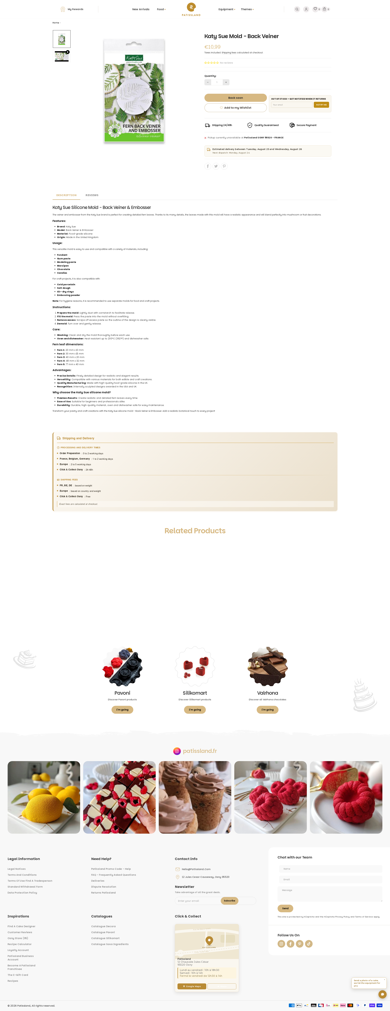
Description (66, 195)
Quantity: (210, 76)
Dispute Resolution (103, 886)
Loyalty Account (18, 950)
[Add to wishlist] (58, 544)
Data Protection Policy (22, 892)
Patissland (23, 1005)
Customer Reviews (20, 932)
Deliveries (98, 881)
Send (285, 908)
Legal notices (17, 869)
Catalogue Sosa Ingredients (110, 944)
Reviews (92, 195)
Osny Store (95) (18, 938)
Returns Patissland (103, 892)
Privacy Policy (342, 916)
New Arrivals (140, 9)
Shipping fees (229, 52)
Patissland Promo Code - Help (111, 869)
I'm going (122, 709)
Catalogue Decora (103, 926)
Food (160, 9)
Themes (246, 9)
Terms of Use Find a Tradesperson (30, 881)
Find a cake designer (21, 926)
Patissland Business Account (21, 957)
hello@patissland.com (196, 869)
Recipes (13, 981)
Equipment (226, 9)
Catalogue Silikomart (105, 938)
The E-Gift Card (18, 975)
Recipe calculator (20, 944)
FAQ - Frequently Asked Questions (113, 875)
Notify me (321, 105)
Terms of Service (364, 916)
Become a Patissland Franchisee (21, 967)
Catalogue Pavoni (103, 932)
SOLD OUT (88, 628)
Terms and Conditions (22, 875)
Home (56, 22)
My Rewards (75, 9)
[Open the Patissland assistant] (382, 994)
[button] (211, 62)
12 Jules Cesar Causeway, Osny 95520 (206, 877)
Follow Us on (289, 935)
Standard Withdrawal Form (25, 886)
